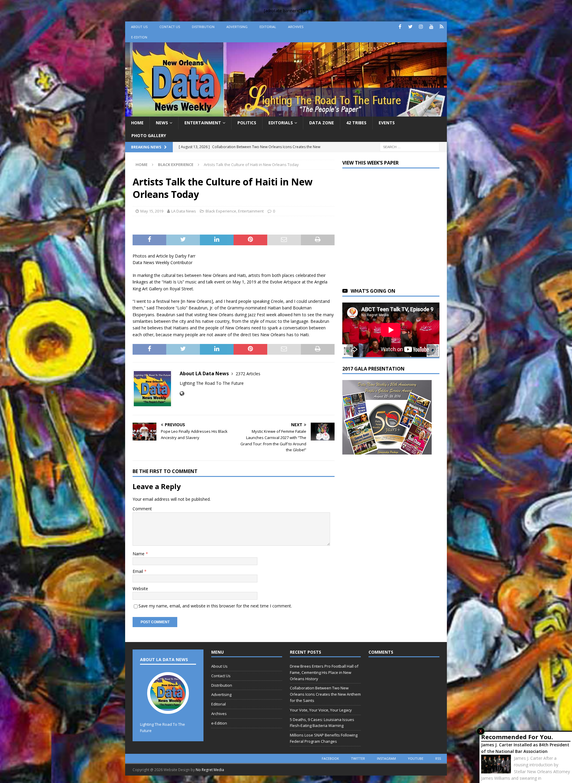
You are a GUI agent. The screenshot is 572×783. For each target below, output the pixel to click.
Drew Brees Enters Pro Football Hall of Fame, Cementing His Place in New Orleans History (324, 672)
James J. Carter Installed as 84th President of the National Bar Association (525, 748)
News (162, 122)
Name (139, 553)
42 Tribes (356, 122)
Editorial (267, 26)
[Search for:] (409, 146)
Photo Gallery (148, 135)
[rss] (441, 26)
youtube (415, 758)
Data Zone (321, 122)
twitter (358, 758)
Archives (295, 26)
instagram (386, 758)
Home (137, 122)
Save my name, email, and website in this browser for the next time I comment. (215, 606)
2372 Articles (248, 373)
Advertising (237, 26)
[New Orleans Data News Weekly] (286, 113)
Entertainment (202, 122)
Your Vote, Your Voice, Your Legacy (321, 710)
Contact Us (169, 26)
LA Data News (183, 211)
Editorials (280, 122)
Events (387, 122)
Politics (246, 122)
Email (138, 571)
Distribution (203, 26)
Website (140, 588)
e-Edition (139, 37)
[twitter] (410, 26)
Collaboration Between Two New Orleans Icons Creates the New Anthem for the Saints (325, 694)
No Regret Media (210, 769)
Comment (142, 508)
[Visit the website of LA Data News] (182, 393)
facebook (330, 758)
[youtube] (431, 26)
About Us (139, 26)
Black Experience (221, 211)
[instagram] (421, 26)
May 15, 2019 (151, 211)
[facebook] (400, 26)
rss (438, 758)
